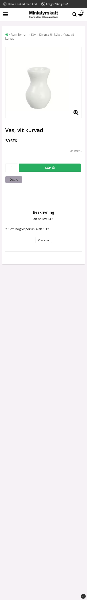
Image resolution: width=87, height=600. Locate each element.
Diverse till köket (50, 34)
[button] (81, 14)
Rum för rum (19, 34)
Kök (33, 34)
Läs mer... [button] (75, 151)
